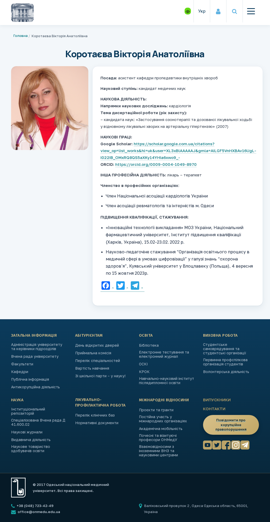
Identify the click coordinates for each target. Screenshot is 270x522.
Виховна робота (220, 335)
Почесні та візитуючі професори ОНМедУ (158, 437)
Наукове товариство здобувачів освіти (30, 448)
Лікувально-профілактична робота (100, 402)
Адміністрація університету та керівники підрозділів (36, 346)
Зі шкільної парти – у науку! (100, 376)
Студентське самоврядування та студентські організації (224, 348)
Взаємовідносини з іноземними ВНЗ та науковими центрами (158, 450)
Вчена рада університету (35, 356)
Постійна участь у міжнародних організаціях (163, 419)
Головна (20, 35)
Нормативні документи (96, 423)
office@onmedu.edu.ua (39, 512)
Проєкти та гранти (156, 410)
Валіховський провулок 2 (167, 506)
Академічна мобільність (160, 429)
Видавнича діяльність (31, 440)
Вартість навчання (92, 368)
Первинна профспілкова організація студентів (225, 362)
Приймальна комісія (93, 353)
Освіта (146, 335)
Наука (17, 400)
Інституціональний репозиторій (28, 411)
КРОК (144, 372)
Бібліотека (149, 345)
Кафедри (19, 372)
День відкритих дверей (97, 345)
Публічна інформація (30, 379)
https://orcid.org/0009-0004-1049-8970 (156, 164)
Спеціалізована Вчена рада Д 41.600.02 (38, 422)
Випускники (217, 399)
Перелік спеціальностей (97, 361)
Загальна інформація (34, 335)
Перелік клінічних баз (95, 415)
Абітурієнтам (89, 335)
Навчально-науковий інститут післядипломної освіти (166, 380)
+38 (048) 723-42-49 (35, 506)
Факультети (22, 364)
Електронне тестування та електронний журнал (164, 354)
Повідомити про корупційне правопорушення (231, 424)
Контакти (214, 408)
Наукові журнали (26, 432)
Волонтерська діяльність (226, 372)
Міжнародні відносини (164, 400)
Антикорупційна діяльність (35, 387)
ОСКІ (143, 364)
